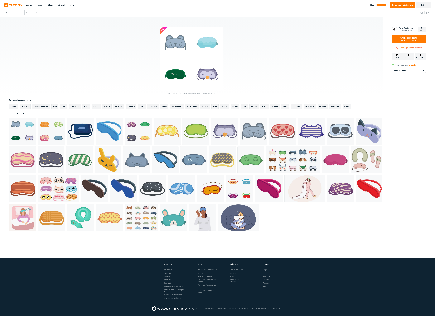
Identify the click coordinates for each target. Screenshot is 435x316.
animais (205, 106)
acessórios (74, 106)
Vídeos (50, 5)
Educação (168, 283)
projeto (107, 106)
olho (63, 106)
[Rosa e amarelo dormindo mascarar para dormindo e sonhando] (22, 159)
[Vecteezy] (13, 5)
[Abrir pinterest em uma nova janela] (186, 309)
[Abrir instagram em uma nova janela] (178, 309)
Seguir (422, 30)
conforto (131, 106)
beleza (264, 106)
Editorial (61, 5)
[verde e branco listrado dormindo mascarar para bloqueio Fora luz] (79, 159)
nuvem (224, 106)
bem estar (296, 106)
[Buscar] (421, 12)
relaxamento (177, 106)
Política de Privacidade (258, 309)
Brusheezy (168, 270)
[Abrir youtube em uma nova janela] (196, 309)
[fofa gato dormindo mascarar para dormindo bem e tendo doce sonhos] (369, 131)
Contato (233, 273)
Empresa (167, 280)
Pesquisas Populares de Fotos (207, 286)
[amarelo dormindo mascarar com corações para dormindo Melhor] (109, 217)
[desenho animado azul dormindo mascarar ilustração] (80, 131)
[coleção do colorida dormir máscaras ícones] (138, 131)
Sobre (232, 276)
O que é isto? (413, 65)
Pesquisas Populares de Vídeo (207, 291)
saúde (164, 106)
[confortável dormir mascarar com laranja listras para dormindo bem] (22, 188)
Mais (72, 5)
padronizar (335, 106)
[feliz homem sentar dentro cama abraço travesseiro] (238, 217)
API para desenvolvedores (174, 286)
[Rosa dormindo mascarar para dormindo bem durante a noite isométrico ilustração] (269, 188)
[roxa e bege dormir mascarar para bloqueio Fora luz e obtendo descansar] (340, 188)
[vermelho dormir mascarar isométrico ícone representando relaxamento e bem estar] (369, 188)
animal (96, 106)
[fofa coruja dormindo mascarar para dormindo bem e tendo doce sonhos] (224, 131)
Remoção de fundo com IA (174, 295)
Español (266, 273)
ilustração (119, 106)
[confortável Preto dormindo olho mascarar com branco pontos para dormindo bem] (152, 188)
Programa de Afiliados (206, 276)
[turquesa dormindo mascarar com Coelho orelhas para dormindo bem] (173, 217)
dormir (13, 106)
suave (285, 106)
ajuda (86, 106)
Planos (373, 5)
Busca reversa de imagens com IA (174, 290)
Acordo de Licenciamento (207, 270)
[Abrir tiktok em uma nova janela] (189, 309)
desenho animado (41, 106)
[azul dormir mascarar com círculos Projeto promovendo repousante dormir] (181, 188)
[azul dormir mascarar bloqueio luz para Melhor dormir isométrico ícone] (109, 131)
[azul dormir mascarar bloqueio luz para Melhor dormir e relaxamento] (123, 188)
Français (266, 283)
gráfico (254, 106)
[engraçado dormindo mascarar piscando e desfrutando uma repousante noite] (193, 159)
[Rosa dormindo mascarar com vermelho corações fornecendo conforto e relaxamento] (282, 131)
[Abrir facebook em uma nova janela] (175, 309)
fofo (215, 106)
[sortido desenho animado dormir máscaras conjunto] (22, 131)
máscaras (25, 106)
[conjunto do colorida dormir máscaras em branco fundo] (51, 131)
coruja (235, 106)
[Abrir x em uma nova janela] (193, 309)
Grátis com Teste (408, 38)
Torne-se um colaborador (235, 281)
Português (267, 276)
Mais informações (400, 70)
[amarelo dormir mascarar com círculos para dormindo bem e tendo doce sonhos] (167, 131)
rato (244, 106)
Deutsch (266, 280)
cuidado (322, 106)
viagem (275, 106)
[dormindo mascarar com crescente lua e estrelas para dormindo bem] (51, 159)
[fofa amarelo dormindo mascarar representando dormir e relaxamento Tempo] (108, 159)
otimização (309, 106)
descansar (153, 106)
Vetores (29, 5)
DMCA (200, 273)
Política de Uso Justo (274, 309)
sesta (142, 106)
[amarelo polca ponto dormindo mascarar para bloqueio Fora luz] (222, 159)
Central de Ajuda (236, 270)
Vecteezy (167, 273)
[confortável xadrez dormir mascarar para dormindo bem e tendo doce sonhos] (51, 217)
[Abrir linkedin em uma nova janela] (182, 309)
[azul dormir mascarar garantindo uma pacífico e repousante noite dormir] (165, 159)
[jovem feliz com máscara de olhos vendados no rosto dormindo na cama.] (22, 217)
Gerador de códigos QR (173, 298)
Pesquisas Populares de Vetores (207, 281)
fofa (55, 106)
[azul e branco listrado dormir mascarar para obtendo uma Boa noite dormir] (311, 131)
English (266, 270)
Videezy (167, 276)
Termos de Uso (243, 309)
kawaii (346, 106)
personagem (192, 106)
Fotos (39, 5)
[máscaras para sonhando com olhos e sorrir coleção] (58, 188)
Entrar (423, 5)
